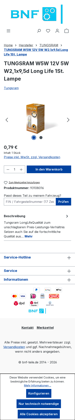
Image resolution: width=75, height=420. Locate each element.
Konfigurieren (38, 393)
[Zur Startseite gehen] (37, 14)
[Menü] (8, 30)
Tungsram (11, 88)
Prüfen (63, 202)
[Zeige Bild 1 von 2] (33, 137)
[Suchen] (38, 30)
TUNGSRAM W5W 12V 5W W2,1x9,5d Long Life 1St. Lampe (36, 52)
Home (8, 45)
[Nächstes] (68, 119)
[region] (37, 119)
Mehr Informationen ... (37, 385)
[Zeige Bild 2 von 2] (40, 137)
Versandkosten (14, 347)
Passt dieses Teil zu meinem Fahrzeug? (32, 195)
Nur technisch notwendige (39, 404)
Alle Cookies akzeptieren (39, 414)
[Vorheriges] (7, 119)
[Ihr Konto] (57, 30)
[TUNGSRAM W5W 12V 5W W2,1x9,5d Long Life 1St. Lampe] (37, 119)
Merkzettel (45, 327)
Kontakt (28, 327)
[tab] (36, 226)
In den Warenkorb (49, 169)
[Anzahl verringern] (8, 169)
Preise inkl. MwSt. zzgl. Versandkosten (32, 157)
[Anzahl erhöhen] (21, 169)
